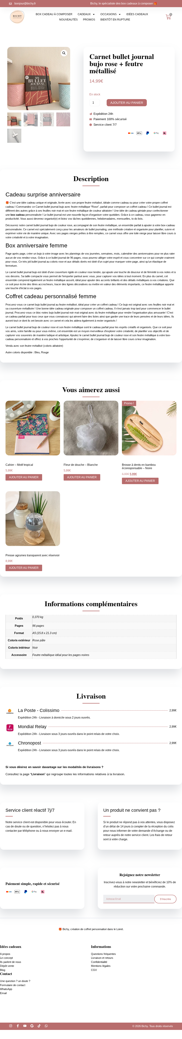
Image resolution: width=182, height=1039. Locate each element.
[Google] (32, 1025)
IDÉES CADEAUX (137, 14)
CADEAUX (84, 14)
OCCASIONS (108, 14)
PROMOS (89, 19)
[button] (64, 53)
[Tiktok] (39, 1025)
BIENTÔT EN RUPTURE (115, 19)
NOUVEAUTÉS (68, 19)
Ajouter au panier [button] (24, 477)
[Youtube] (24, 1025)
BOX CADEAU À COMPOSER (54, 14)
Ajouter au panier (126, 102)
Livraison (37, 774)
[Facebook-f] (17, 1025)
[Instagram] (10, 1025)
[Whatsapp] (46, 1025)
